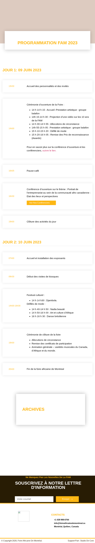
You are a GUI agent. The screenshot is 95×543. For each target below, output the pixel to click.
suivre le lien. (49, 150)
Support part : (74, 541)
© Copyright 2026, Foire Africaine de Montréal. (21, 541)
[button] (47, 438)
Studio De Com (87, 541)
